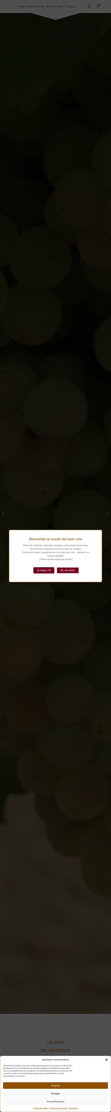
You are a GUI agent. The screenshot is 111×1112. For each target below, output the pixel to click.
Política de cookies (41, 1108)
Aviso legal (73, 1108)
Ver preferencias (55, 1101)
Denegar (55, 1093)
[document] (55, 556)
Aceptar (55, 1085)
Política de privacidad (59, 1108)
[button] (106, 1059)
